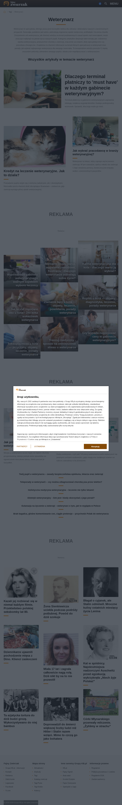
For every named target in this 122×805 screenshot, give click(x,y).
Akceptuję (95, 446)
